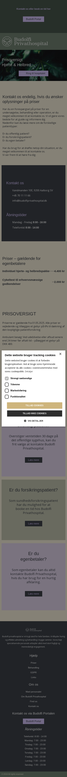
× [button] (60, 354)
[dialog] (33, 388)
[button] (33, 421)
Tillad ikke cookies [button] (35, 413)
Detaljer (29, 371)
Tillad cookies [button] (35, 405)
